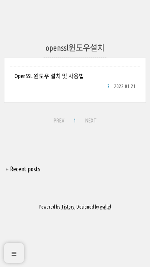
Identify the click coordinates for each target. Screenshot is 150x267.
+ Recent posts (23, 169)
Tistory (67, 206)
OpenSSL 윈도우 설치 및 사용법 (49, 76)
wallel (105, 206)
